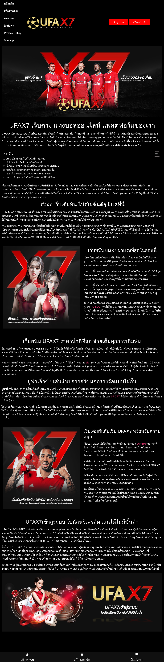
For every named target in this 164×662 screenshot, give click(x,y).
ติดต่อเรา (9, 25)
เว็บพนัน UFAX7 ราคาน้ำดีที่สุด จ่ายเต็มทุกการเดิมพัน (32, 166)
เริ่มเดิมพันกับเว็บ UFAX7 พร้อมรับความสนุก (31, 174)
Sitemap (9, 40)
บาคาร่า (141, 443)
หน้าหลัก (9, 3)
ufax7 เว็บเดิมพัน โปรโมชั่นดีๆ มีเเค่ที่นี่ (25, 158)
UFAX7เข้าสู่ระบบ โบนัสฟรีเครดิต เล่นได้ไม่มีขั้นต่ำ (31, 177)
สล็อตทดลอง (11, 11)
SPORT (115, 396)
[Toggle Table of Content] (155, 154)
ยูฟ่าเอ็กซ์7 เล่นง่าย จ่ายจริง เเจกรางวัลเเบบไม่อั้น (30, 170)
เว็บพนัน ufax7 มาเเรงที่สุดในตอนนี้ (26, 162)
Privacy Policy (12, 33)
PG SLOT (96, 306)
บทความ (9, 18)
